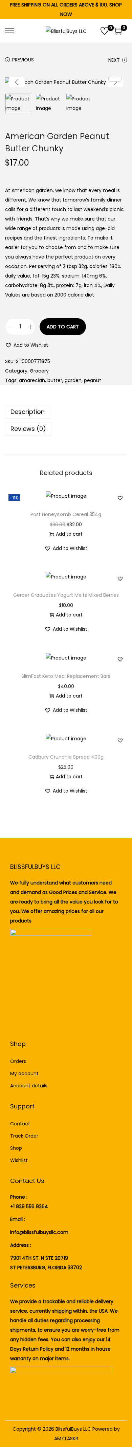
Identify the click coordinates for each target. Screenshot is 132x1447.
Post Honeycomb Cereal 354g (65, 514)
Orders (18, 1061)
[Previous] (16, 82)
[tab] (66, 412)
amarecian (32, 380)
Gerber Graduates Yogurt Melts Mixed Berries (66, 595)
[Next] (115, 82)
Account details (28, 1085)
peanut (92, 380)
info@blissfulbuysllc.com (39, 1232)
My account (24, 1073)
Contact (20, 1123)
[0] (105, 31)
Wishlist (19, 1160)
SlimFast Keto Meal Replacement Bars (65, 676)
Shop (16, 1148)
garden (73, 380)
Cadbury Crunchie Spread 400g (66, 757)
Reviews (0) (28, 428)
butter (54, 380)
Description (27, 411)
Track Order (24, 1135)
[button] (26, 345)
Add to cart (63, 326)
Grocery (39, 370)
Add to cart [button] (69, 534)
